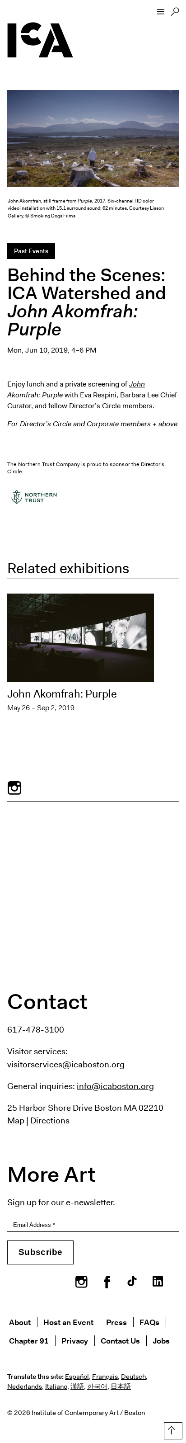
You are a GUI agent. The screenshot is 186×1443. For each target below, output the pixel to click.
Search (175, 14)
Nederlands (24, 1386)
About (20, 1322)
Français (105, 1376)
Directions (50, 1120)
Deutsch (133, 1376)
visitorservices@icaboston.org (66, 1064)
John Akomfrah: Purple (62, 694)
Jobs (161, 1340)
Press (116, 1322)
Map (15, 1120)
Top (171, 1429)
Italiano (56, 1386)
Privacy (74, 1340)
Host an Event (68, 1322)
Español (77, 1376)
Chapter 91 (29, 1340)
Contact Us (120, 1340)
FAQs (149, 1322)
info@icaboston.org (115, 1086)
